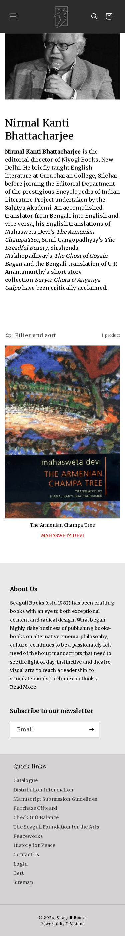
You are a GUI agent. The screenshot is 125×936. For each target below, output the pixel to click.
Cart (18, 873)
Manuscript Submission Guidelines (55, 799)
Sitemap (23, 882)
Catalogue (25, 780)
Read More (23, 687)
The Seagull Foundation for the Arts (56, 827)
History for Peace (34, 845)
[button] (13, 16)
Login (20, 864)
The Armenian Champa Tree (62, 525)
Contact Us (26, 855)
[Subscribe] (91, 729)
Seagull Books (71, 917)
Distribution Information (43, 790)
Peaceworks (28, 836)
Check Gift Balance (36, 817)
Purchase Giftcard (35, 808)
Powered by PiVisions (62, 923)
